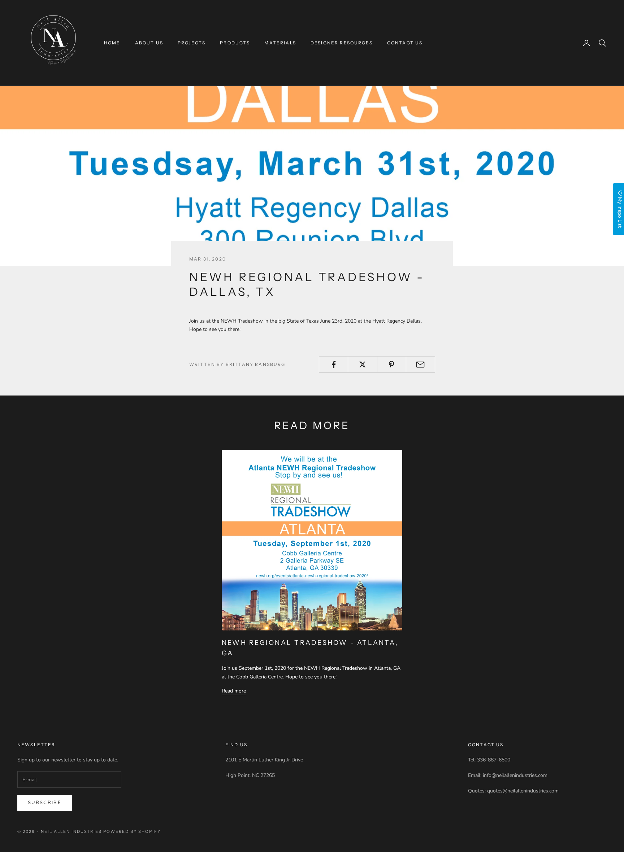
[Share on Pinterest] (391, 364)
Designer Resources (342, 42)
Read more (234, 690)
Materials (280, 42)
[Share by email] (420, 364)
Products (235, 42)
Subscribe (44, 802)
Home (112, 42)
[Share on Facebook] (333, 364)
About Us (149, 42)
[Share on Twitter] (362, 364)
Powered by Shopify (132, 831)
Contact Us (405, 42)
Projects (191, 42)
